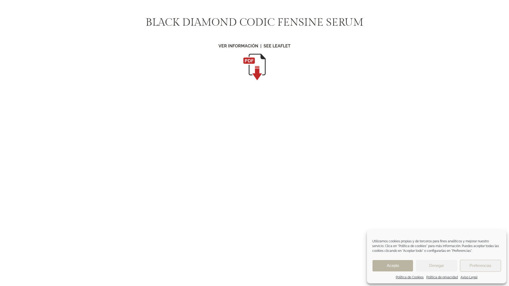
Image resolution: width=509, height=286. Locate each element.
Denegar (436, 265)
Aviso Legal (468, 277)
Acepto (393, 265)
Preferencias (480, 265)
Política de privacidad (442, 277)
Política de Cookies (410, 277)
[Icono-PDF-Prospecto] (254, 55)
